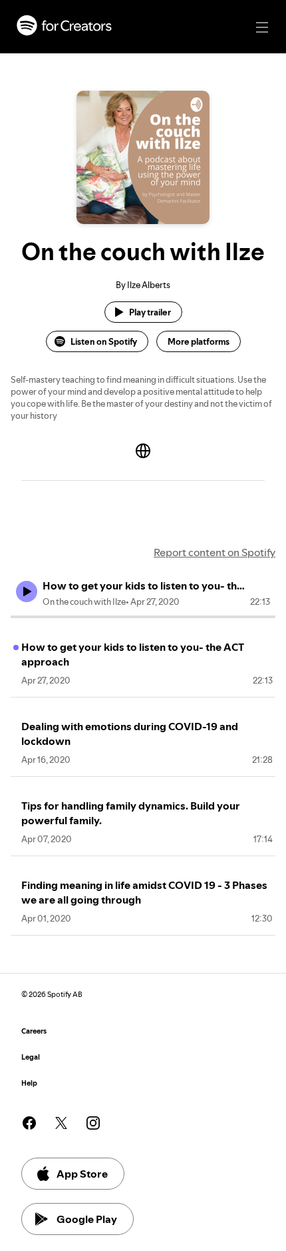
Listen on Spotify (104, 341)
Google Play (87, 1219)
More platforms (198, 341)
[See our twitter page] (61, 1123)
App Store (82, 1173)
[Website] (143, 451)
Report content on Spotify (214, 552)
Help (29, 1083)
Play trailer (150, 312)
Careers (34, 1031)
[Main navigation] (262, 27)
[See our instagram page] (93, 1123)
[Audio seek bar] (143, 616)
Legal (30, 1057)
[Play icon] (26, 591)
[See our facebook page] (29, 1123)
